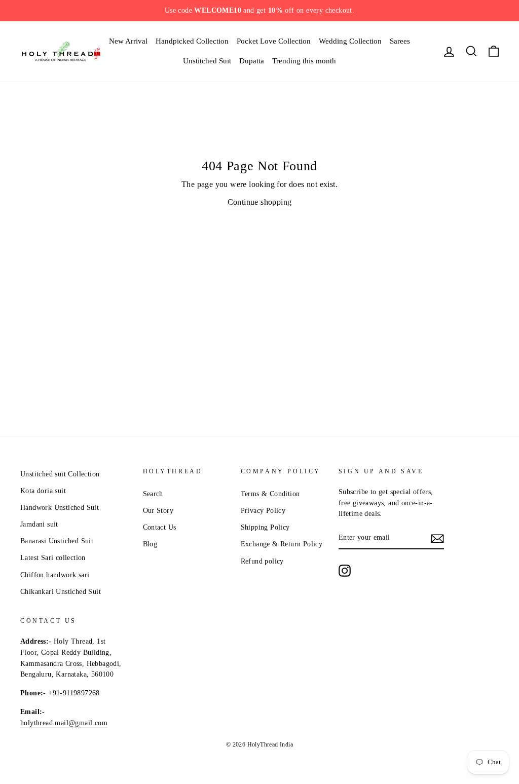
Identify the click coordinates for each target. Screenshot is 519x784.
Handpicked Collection (192, 41)
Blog (150, 544)
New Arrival (128, 41)
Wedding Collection (350, 41)
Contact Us (159, 527)
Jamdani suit (39, 524)
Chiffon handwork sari (54, 575)
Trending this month (304, 61)
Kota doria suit (43, 491)
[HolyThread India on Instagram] (345, 571)
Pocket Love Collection (274, 41)
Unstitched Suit (207, 61)
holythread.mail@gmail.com (63, 723)
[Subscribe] (437, 538)
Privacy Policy (263, 510)
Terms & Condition (270, 494)
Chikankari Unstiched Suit (60, 591)
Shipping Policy (265, 527)
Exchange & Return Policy (282, 544)
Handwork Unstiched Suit (59, 507)
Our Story (158, 510)
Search (153, 494)
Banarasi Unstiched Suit (56, 541)
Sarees (400, 41)
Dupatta (251, 61)
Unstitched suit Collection (59, 474)
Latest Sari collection (53, 558)
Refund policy (262, 561)
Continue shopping (260, 202)
